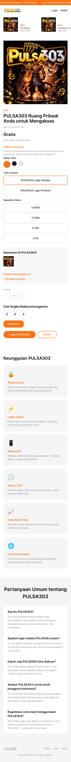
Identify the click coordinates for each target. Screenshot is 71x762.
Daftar (64, 10)
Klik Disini (14, 324)
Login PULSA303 (19, 334)
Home (65, 748)
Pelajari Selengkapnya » (17, 274)
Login (55, 10)
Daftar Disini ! (30, 2)
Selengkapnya (23, 140)
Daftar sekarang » (13, 146)
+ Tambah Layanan (14, 278)
